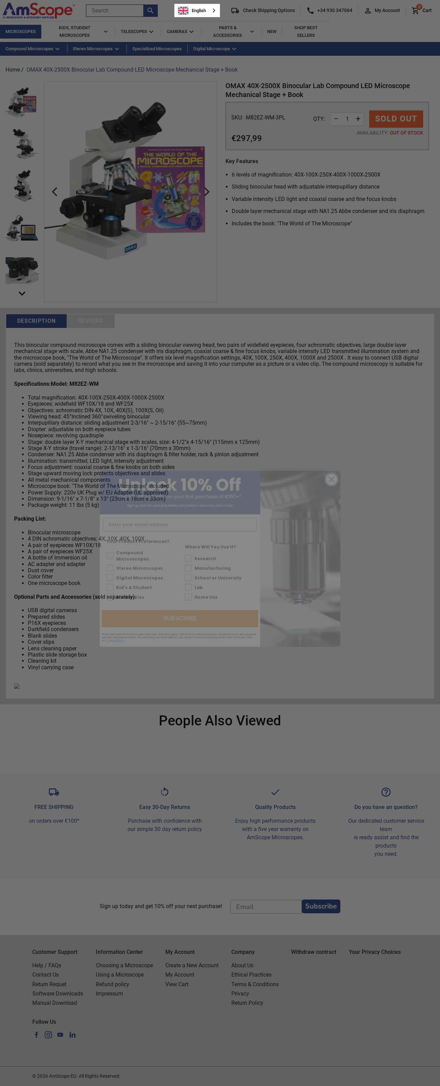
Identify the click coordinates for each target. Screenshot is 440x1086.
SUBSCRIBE (180, 603)
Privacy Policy (114, 624)
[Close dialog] (332, 464)
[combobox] (197, 10)
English (199, 10)
